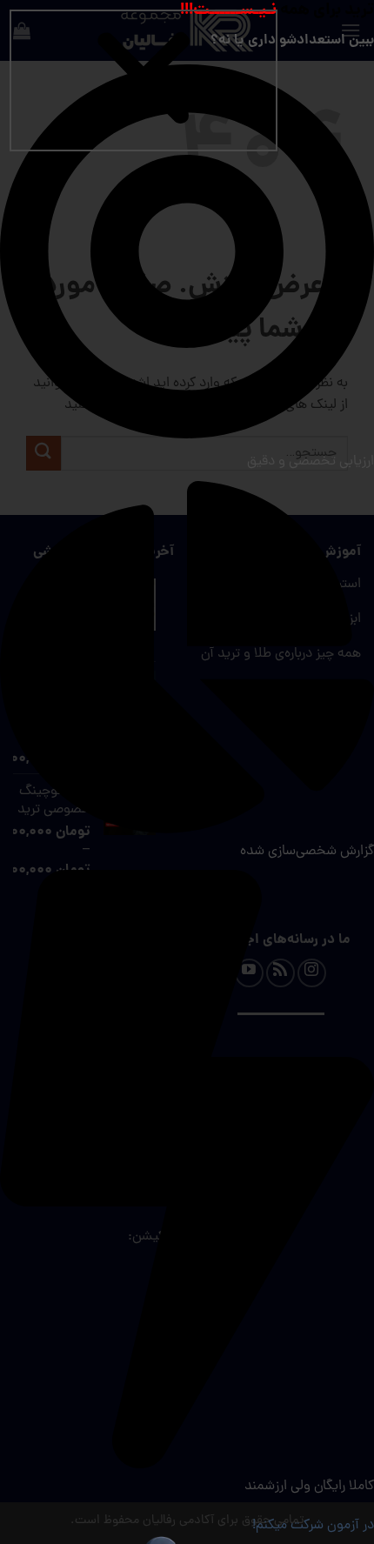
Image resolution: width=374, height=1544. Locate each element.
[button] (143, 80)
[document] (187, 772)
